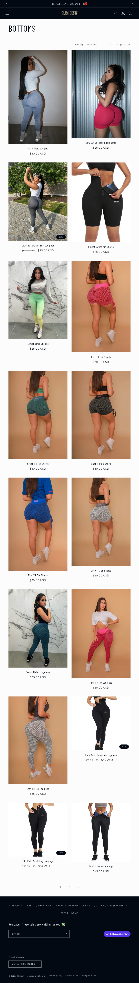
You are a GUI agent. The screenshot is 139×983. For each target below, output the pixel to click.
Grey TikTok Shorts (101, 570)
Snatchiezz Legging (38, 148)
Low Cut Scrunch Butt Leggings (38, 245)
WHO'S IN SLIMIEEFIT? (113, 905)
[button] (7, 13)
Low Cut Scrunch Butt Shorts (101, 142)
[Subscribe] (65, 934)
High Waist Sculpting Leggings (101, 754)
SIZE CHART (16, 905)
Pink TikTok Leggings (101, 682)
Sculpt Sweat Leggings (101, 866)
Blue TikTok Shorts (38, 575)
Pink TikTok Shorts (101, 357)
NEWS (74, 913)
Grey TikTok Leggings (38, 788)
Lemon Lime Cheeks (38, 343)
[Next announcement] (132, 3)
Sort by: (79, 44)
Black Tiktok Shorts (101, 463)
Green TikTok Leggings (38, 672)
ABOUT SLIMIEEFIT (67, 905)
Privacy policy (72, 976)
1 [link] (60, 886)
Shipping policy (89, 976)
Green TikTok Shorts (38, 463)
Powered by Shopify (35, 976)
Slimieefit (21, 976)
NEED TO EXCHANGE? (40, 905)
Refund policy (55, 976)
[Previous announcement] (6, 3)
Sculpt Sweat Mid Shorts (101, 246)
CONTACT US (89, 905)
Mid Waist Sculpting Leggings (38, 861)
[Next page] (78, 886)
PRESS (64, 913)
